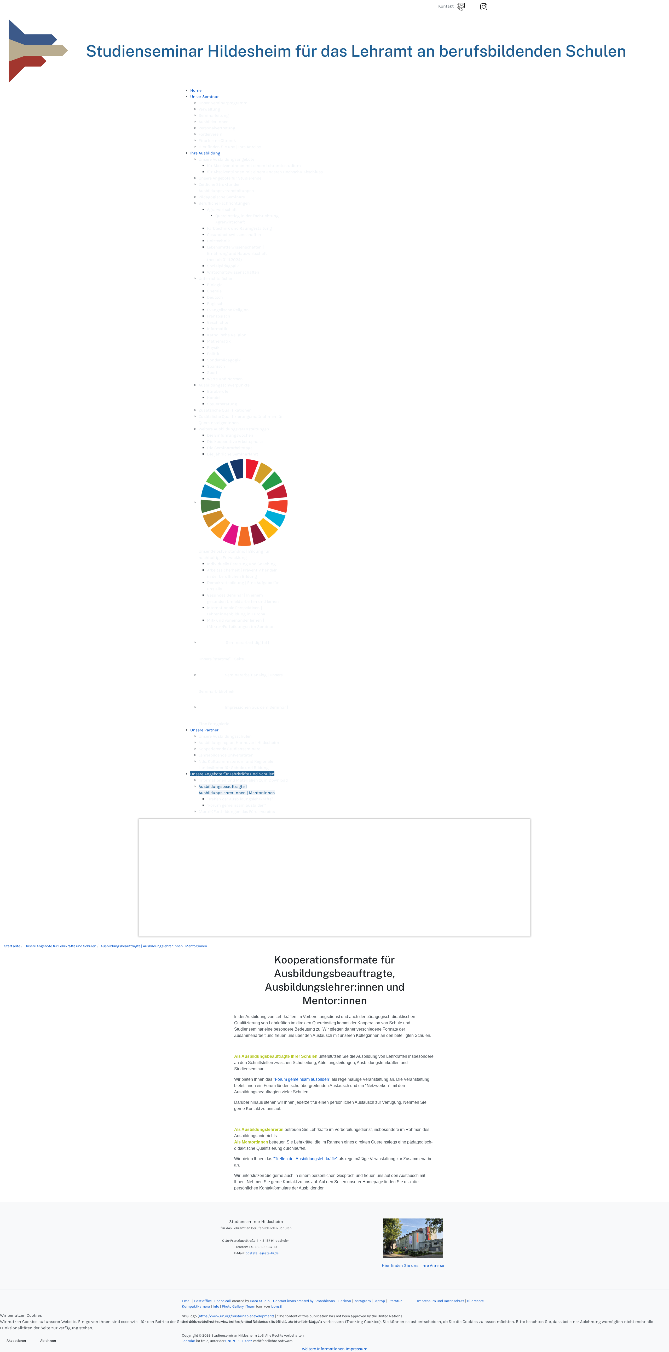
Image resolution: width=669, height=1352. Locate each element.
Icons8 (276, 1306)
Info (216, 1306)
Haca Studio (260, 1301)
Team (250, 1306)
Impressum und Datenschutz (440, 1301)
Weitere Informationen (323, 1348)
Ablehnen (48, 1340)
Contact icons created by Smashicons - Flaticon (311, 1301)
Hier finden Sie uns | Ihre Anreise (413, 1265)
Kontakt (447, 6)
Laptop (379, 1301)
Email (187, 1301)
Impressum (356, 1348)
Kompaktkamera (196, 1306)
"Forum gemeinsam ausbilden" (302, 1079)
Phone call (222, 1301)
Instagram (362, 1301)
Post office (203, 1301)
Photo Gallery (233, 1306)
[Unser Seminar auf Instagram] (483, 6)
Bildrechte (475, 1301)
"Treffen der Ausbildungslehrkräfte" (305, 1159)
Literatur (395, 1301)
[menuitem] (195, 90)
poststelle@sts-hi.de (262, 1253)
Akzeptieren (16, 1340)
